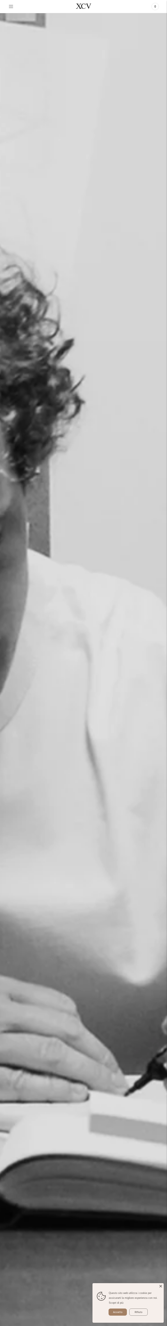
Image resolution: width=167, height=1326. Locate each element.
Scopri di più (116, 1302)
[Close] (161, 1286)
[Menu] (11, 6)
